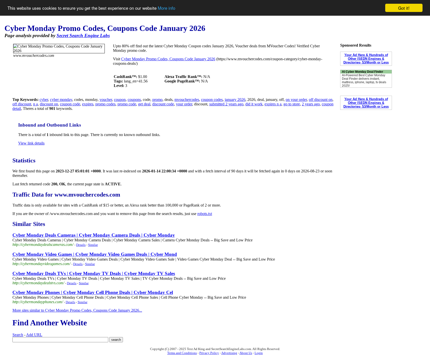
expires (87, 104)
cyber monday (61, 99)
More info (166, 8)
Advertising (229, 353)
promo (157, 99)
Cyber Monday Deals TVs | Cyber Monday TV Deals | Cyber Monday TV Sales (93, 273)
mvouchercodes (186, 99)
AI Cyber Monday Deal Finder (362, 71)
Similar (93, 245)
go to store (291, 104)
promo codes (105, 104)
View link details (31, 143)
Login (259, 353)
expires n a (273, 104)
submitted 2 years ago (226, 104)
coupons (134, 99)
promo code (126, 104)
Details (81, 245)
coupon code (70, 104)
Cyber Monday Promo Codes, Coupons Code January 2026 (168, 59)
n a (35, 104)
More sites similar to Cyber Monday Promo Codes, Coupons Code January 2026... (77, 310)
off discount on (320, 99)
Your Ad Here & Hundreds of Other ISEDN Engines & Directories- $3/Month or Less (366, 58)
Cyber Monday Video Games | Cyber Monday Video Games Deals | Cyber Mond (94, 254)
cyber (44, 99)
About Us (245, 353)
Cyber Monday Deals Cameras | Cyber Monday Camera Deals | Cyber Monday (93, 235)
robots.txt (204, 214)
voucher (106, 99)
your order (184, 104)
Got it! (404, 8)
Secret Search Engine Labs (83, 35)
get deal (144, 104)
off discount (21, 104)
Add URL (34, 335)
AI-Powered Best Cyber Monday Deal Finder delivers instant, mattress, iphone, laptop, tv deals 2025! (364, 80)
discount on (49, 104)
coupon (120, 99)
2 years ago (311, 104)
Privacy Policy (209, 353)
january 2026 (235, 99)
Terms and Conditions (182, 353)
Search (17, 335)
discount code (163, 104)
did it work (254, 104)
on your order (296, 99)
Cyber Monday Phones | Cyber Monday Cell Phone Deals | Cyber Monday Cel (92, 292)
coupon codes (212, 99)
